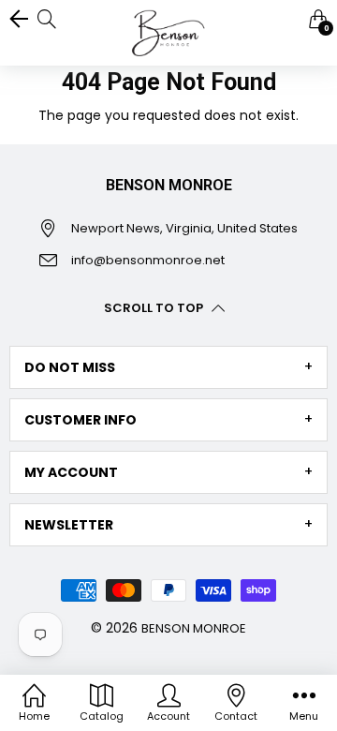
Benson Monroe (193, 628)
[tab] (168, 367)
